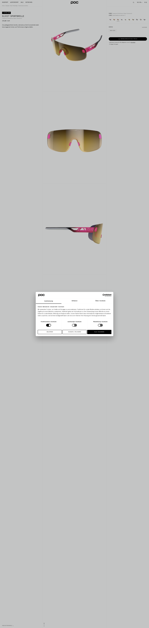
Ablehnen (50, 332)
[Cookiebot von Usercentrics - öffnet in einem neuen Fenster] (103, 295)
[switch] (74, 325)
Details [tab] (74, 301)
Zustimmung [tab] (48, 301)
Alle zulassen (99, 332)
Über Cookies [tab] (100, 301)
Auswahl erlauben (74, 332)
